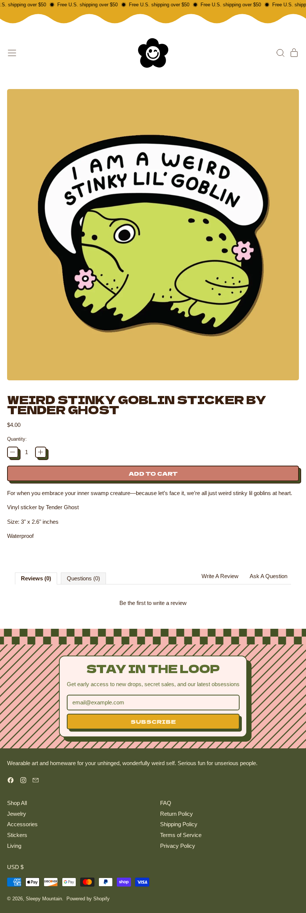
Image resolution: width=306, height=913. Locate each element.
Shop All (17, 803)
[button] (280, 53)
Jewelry (16, 814)
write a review (170, 603)
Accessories (22, 824)
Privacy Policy (177, 846)
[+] (40, 452)
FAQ (165, 803)
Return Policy (176, 814)
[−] (12, 452)
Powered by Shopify (88, 898)
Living (14, 846)
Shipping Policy (178, 824)
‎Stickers (17, 835)
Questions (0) (83, 578)
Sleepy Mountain (44, 898)
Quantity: (17, 439)
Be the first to (153, 603)
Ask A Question (268, 576)
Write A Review (220, 576)
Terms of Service (181, 835)
